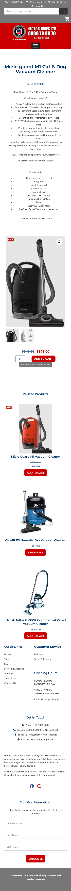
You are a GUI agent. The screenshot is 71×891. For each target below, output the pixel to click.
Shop (6, 659)
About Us (9, 673)
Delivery (38, 654)
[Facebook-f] (32, 786)
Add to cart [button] (35, 472)
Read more (35, 552)
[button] (59, 242)
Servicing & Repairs (14, 668)
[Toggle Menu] (35, 45)
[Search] (63, 11)
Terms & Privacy (42, 659)
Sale (6, 663)
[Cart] (67, 18)
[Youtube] (39, 786)
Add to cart (43, 358)
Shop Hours (10, 678)
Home (7, 654)
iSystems (40, 879)
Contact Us (10, 683)
